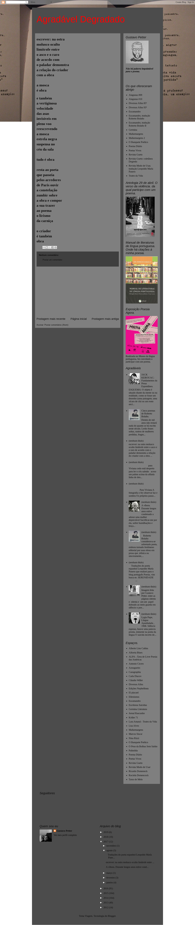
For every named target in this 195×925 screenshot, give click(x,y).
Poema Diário (135, 146)
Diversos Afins (136, 684)
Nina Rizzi (134, 738)
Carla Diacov (135, 676)
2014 (106, 898)
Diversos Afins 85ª (138, 103)
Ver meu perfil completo (65, 835)
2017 (106, 841)
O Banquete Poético (138, 142)
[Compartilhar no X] (49, 247)
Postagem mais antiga (105, 318)
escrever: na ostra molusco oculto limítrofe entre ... (130, 862)
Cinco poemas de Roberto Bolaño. (148, 413)
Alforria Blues (135, 652)
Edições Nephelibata (139, 688)
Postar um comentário (52, 260)
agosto (109, 850)
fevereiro (110, 877)
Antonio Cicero (136, 663)
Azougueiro (134, 667)
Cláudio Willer (136, 680)
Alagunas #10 (135, 99)
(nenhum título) (136, 440)
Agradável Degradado (81, 19)
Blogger (111, 916)
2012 (106, 907)
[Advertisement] (78, 292)
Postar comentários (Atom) (56, 325)
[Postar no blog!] (46, 247)
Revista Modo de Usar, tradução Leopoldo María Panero (141, 168)
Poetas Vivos (135, 150)
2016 (106, 888)
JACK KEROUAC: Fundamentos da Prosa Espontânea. (149, 380)
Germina (133, 129)
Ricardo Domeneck (138, 771)
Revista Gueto (135, 154)
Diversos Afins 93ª (138, 107)
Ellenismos (134, 697)
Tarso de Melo (136, 779)
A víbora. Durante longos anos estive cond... (127, 867)
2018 (106, 837)
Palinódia (133, 750)
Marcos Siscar (135, 734)
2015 (106, 893)
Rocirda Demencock (139, 775)
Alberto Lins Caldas (138, 648)
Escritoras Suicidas (138, 705)
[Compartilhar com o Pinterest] (55, 247)
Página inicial (79, 318)
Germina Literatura (138, 709)
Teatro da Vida (136, 175)
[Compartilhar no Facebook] (52, 247)
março (109, 873)
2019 (106, 832)
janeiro (109, 882)
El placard (133, 692)
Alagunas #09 (135, 95)
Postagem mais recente (51, 318)
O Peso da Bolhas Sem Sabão (143, 746)
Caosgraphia (135, 672)
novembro (111, 845)
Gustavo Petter (64, 831)
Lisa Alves (134, 725)
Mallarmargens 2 (137, 138)
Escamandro (135, 111)
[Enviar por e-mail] (43, 247)
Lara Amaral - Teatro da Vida (143, 721)
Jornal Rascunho (137, 713)
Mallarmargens (136, 134)
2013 (106, 902)
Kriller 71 (133, 717)
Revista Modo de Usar (139, 767)
